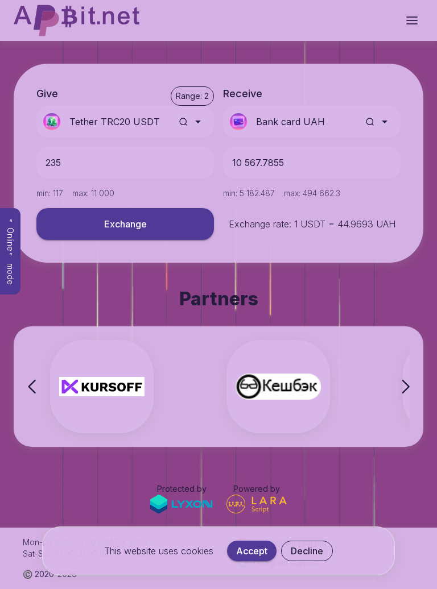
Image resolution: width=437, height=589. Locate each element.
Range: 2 (192, 96)
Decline (307, 551)
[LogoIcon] (76, 20)
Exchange (125, 224)
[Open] (198, 122)
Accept (251, 551)
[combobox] (119, 122)
